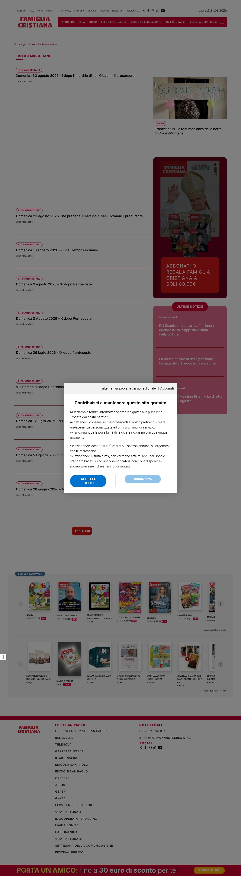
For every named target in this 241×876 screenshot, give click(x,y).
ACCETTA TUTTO (88, 481)
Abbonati (167, 388)
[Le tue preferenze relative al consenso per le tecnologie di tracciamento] (3, 657)
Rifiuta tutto (143, 479)
